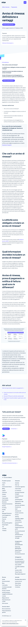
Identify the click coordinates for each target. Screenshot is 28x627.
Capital (3, 490)
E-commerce (18, 490)
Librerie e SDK (18, 570)
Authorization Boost (7, 486)
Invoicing (4, 507)
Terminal (4, 528)
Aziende (17, 483)
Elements (4, 502)
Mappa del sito (5, 598)
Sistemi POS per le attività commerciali (14, 396)
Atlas (3, 484)
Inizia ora (5, 428)
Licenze (4, 596)
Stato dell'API (18, 564)
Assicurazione (18, 522)
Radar (3, 521)
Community (5, 585)
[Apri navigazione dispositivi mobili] (25, 2)
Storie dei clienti (6, 581)
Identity (4, 505)
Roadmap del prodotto (20, 579)
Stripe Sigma (5, 524)
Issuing (3, 509)
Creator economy (19, 512)
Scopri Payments (6, 446)
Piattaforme (18, 507)
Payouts (4, 519)
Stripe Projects (18, 572)
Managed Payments (7, 513)
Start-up (17, 484)
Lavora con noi (18, 581)
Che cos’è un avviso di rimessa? (10, 65)
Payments (14, 7)
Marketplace (18, 503)
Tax (3, 526)
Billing (3, 488)
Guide (3, 579)
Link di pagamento (6, 515)
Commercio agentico (20, 486)
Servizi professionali (20, 531)
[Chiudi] (25, 620)
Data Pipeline (5, 500)
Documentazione (19, 559)
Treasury (4, 530)
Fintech (17, 514)
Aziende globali (18, 499)
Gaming (17, 516)
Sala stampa (18, 583)
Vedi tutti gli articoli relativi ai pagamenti (12, 388)
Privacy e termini (6, 590)
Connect (4, 496)
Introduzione (5, 62)
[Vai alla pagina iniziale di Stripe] (3, 475)
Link (3, 511)
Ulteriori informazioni (7, 43)
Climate (4, 494)
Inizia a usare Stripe (8, 24)
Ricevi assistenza (6, 608)
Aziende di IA (18, 511)
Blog (3, 583)
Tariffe (3, 483)
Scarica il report (6, 145)
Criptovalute (5, 498)
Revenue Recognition (7, 523)
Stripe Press (18, 585)
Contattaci (13, 428)
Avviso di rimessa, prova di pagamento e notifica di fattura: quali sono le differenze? (13, 75)
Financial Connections (7, 503)
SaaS (16, 509)
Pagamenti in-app (19, 501)
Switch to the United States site (10, 623)
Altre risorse (5, 7)
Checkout (4, 492)
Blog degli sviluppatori (20, 574)
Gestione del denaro (20, 505)
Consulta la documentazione (9, 463)
